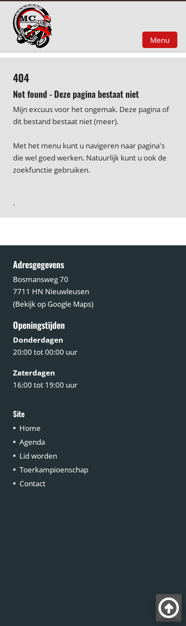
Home (30, 428)
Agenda (32, 442)
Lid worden (38, 456)
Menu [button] (160, 40)
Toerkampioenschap (53, 470)
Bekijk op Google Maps (53, 304)
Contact (32, 483)
